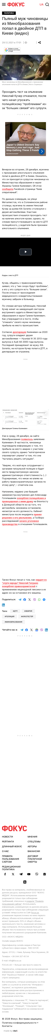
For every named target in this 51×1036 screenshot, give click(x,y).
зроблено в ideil (10, 1031)
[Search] (47, 4)
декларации (19, 332)
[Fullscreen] (46, 413)
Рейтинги (8, 841)
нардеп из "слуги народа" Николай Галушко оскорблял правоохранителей (24, 583)
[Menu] (3, 4)
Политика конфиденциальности (19, 1022)
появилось (27, 439)
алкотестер (27, 616)
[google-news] (44, 874)
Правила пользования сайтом (10, 859)
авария (28, 611)
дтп (16, 611)
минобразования (14, 622)
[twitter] (13, 874)
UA (42, 4)
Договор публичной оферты (35, 859)
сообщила (7, 189)
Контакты (7, 1026)
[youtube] (29, 874)
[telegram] (21, 874)
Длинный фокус (12, 846)
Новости (7, 836)
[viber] (36, 874)
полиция (10, 616)
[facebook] (5, 874)
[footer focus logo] (14, 828)
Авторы (32, 846)
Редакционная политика (11, 868)
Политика (9, 13)
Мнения (32, 836)
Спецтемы (34, 841)
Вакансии (34, 851)
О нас (5, 851)
